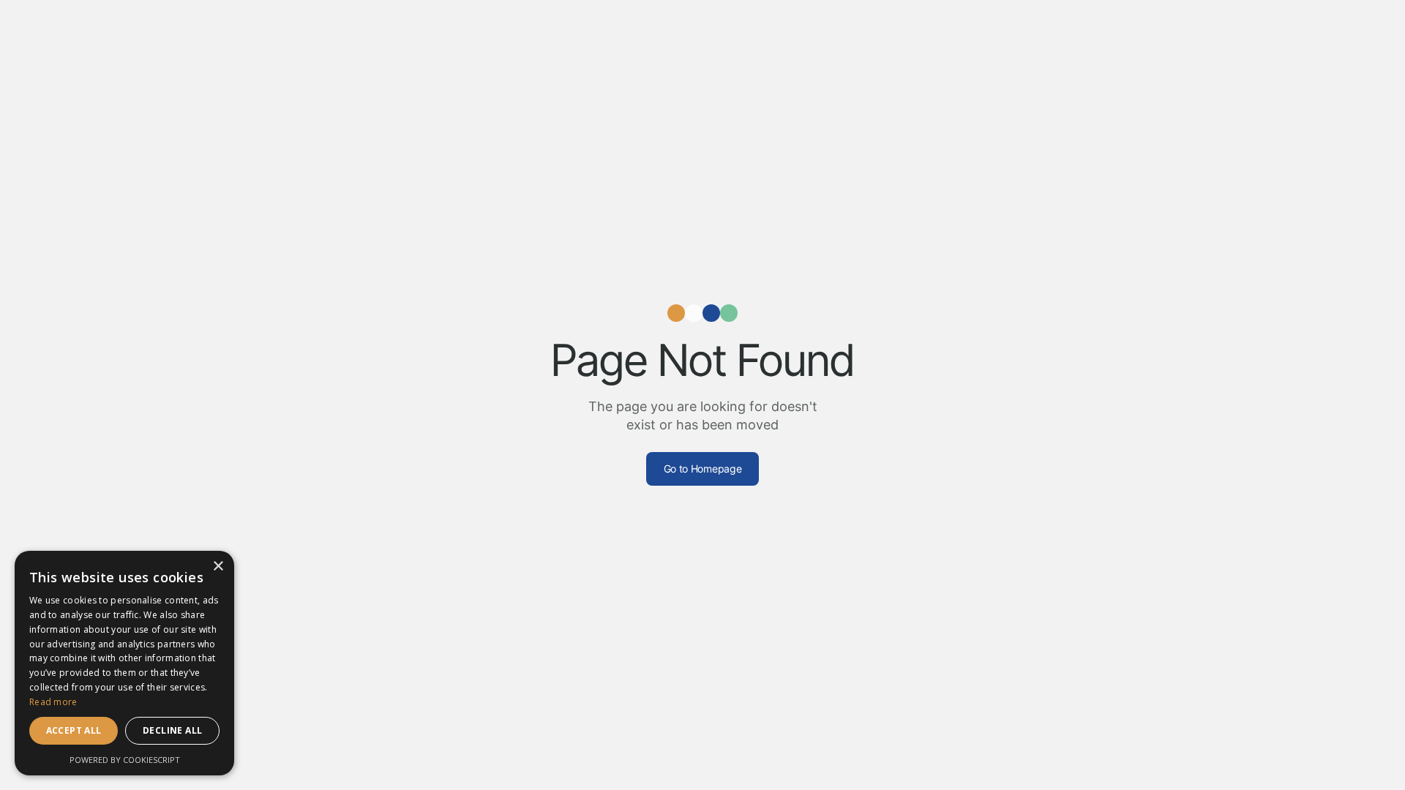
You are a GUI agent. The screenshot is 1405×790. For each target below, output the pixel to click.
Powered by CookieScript (125, 759)
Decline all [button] (172, 730)
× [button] (217, 566)
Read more (53, 702)
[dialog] (124, 663)
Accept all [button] (74, 730)
